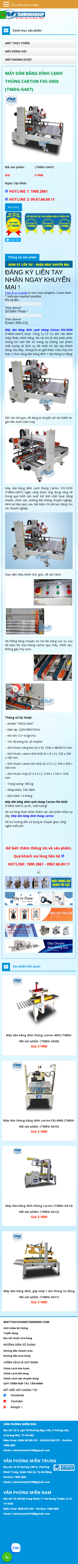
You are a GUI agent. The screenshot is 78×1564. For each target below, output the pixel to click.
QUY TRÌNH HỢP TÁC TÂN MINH (23, 1383)
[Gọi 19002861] (7, 1557)
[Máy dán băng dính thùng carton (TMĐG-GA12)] (39, 1174)
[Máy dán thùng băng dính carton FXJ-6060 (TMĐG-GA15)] (39, 1089)
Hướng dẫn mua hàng (17, 1356)
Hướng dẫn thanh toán (18, 1350)
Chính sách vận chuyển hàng (21, 1378)
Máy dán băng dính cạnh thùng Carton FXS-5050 (39, 330)
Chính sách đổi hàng (16, 1373)
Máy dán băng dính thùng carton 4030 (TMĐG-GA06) (39, 1035)
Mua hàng (13, 207)
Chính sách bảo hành (16, 1368)
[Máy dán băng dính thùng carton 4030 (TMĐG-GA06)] (39, 1003)
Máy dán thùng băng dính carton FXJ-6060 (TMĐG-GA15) (39, 1121)
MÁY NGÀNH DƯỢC (18, 59)
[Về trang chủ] (39, 14)
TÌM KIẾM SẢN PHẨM (24, 5)
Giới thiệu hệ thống (15, 1328)
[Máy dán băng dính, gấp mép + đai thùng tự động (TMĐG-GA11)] (39, 1259)
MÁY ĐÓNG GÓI (15, 51)
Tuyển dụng (10, 1333)
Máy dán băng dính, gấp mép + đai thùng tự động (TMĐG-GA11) (39, 1291)
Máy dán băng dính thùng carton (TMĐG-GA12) (39, 1206)
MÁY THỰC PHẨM (17, 43)
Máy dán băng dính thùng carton (32, 816)
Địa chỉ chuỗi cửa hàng (17, 1338)
